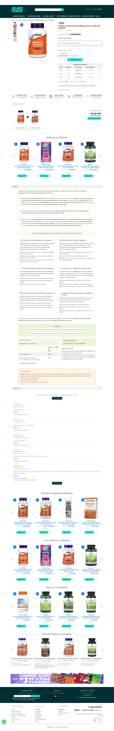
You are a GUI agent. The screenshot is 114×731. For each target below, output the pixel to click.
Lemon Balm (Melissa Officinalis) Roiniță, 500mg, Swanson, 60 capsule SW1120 (68, 617)
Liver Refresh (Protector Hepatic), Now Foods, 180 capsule (45, 523)
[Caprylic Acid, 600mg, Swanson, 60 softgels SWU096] (46, 602)
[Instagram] (61, 696)
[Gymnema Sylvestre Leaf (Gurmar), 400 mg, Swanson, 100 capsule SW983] (92, 647)
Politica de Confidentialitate (28, 699)
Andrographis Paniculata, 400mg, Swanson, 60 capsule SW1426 (91, 617)
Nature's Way (46, 164)
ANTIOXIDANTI (38, 715)
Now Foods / (19, 20)
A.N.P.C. (14, 717)
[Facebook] (52, 696)
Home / (14, 20)
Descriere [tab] (15, 186)
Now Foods (24, 164)
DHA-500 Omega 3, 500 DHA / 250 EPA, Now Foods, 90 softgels (74, 658)
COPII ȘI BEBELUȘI (62, 16)
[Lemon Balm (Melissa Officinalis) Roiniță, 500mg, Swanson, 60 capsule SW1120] (68, 602)
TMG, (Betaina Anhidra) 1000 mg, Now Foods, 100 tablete (68, 166)
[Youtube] (55, 696)
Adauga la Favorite (64, 90)
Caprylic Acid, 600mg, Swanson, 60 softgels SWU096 (46, 617)
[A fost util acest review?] (26, 414)
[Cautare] (62, 9)
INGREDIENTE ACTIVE (74, 16)
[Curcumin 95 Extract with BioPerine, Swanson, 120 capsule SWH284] (90, 152)
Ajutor (13, 721)
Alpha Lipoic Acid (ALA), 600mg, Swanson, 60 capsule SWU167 (50, 658)
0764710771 (88, 695)
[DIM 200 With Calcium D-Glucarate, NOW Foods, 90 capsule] (24, 152)
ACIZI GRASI (38, 711)
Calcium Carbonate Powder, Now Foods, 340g (23, 658)
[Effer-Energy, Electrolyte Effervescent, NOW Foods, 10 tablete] (68, 508)
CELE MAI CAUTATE (39, 706)
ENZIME (37, 721)
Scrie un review (57, 398)
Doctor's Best (23, 615)
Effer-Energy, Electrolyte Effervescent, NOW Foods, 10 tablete (68, 523)
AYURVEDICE (38, 717)
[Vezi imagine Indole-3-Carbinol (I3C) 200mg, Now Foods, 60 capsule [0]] (15, 25)
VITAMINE (37, 709)
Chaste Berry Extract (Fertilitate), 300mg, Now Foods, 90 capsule (23, 523)
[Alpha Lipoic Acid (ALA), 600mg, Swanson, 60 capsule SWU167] (45, 647)
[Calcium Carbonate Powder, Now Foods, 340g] (22, 647)
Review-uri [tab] (16, 388)
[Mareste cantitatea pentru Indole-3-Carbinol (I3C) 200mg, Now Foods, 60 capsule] (64, 59)
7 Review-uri (68, 30)
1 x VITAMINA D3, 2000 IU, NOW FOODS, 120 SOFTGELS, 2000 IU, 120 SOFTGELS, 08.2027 (34, 128)
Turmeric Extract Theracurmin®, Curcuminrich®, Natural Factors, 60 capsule (91, 523)
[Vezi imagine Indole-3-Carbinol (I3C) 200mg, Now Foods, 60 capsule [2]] (15, 38)
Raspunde (16, 412)
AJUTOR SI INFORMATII (17, 706)
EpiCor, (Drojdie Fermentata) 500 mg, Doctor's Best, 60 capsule (23, 617)
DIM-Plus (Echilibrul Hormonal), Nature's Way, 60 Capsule (46, 166)
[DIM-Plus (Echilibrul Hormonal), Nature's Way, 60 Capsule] (46, 152)
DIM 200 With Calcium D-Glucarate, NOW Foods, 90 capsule (24, 166)
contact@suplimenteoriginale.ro (88, 697)
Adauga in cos (75, 59)
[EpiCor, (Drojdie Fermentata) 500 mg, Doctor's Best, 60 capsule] (23, 602)
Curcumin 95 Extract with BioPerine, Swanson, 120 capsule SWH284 (90, 166)
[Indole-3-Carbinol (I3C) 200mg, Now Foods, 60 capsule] (37, 40)
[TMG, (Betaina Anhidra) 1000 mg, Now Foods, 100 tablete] (68, 152)
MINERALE (37, 713)
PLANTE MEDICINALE (40, 719)
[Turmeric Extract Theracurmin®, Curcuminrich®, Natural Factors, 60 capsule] (91, 508)
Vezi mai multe (57, 483)
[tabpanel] (37, 40)
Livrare (13, 709)
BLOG (97, 16)
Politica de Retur (16, 711)
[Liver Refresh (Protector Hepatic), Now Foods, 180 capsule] (46, 508)
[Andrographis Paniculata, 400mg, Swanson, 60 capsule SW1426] (91, 602)
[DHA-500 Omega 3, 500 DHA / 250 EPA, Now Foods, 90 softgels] (68, 647)
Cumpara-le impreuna (94, 118)
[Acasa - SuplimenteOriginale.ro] (19, 9)
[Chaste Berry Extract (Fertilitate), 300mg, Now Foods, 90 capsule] (23, 508)
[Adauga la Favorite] (29, 176)
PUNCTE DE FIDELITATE (88, 16)
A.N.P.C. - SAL (15, 719)
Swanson (90, 164)
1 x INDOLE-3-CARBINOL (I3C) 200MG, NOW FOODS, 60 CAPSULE (20, 128)
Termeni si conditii (16, 713)
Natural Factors (91, 521)
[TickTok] (58, 696)
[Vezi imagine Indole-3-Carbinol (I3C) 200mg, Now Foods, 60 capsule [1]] (15, 32)
